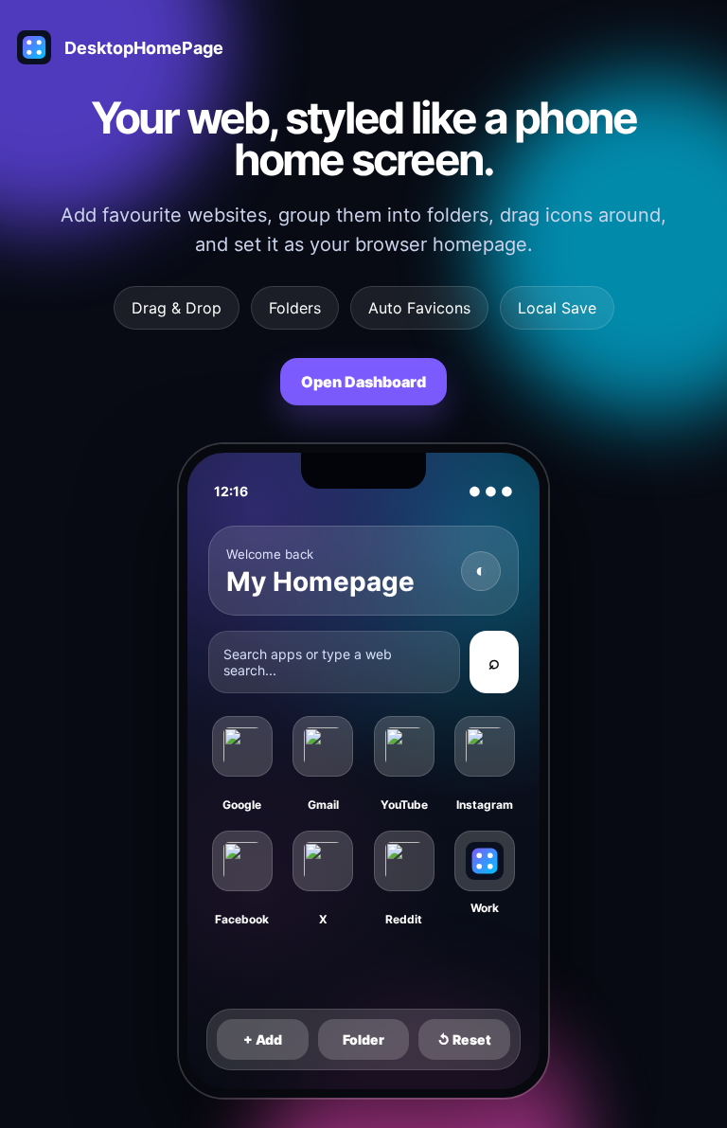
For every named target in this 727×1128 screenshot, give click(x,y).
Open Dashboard (363, 381)
